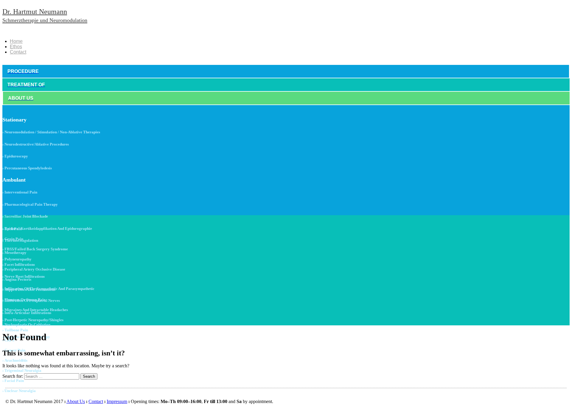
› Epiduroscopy (15, 156)
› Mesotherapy (14, 252)
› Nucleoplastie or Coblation (26, 324)
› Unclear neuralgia (19, 390)
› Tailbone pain (15, 330)
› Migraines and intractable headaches (35, 309)
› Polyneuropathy (17, 259)
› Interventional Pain (19, 192)
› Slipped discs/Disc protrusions (28, 289)
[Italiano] (42, 31)
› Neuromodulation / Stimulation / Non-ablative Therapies (51, 132)
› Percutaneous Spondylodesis (27, 168)
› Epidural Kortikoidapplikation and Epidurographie (47, 228)
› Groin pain (12, 239)
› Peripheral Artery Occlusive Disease (33, 269)
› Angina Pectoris (16, 279)
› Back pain (12, 229)
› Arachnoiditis (14, 360)
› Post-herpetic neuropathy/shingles (32, 320)
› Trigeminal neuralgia (21, 370)
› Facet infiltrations (18, 264)
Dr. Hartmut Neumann (44, 15)
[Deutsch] (17, 31)
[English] (25, 31)
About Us (75, 401)
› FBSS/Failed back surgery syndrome (35, 249)
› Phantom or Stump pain (24, 299)
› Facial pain (13, 380)
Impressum (117, 401)
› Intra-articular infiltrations (26, 312)
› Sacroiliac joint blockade (25, 216)
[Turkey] (33, 31)
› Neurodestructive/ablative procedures (35, 144)
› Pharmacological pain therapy (30, 204)
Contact (18, 51)
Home (16, 41)
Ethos (16, 46)
